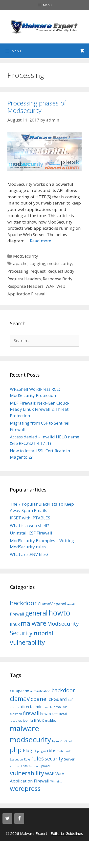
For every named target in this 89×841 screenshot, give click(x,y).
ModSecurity (25, 256)
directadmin (32, 706)
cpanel (60, 604)
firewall (17, 614)
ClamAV (45, 604)
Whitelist (56, 781)
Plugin (29, 750)
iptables (16, 720)
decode (15, 707)
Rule (27, 759)
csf (70, 699)
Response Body (57, 279)
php (16, 749)
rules (37, 758)
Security (21, 633)
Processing (17, 271)
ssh (25, 766)
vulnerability (27, 642)
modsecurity (59, 263)
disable (48, 707)
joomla (28, 720)
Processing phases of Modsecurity (36, 107)
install (63, 714)
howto (59, 613)
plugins (41, 751)
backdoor (23, 603)
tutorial (43, 633)
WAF (49, 286)
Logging (37, 263)
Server (69, 759)
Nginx (55, 741)
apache (20, 263)
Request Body (60, 271)
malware (33, 623)
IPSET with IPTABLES (30, 518)
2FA (12, 691)
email (71, 604)
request (37, 271)
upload (45, 766)
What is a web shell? (29, 525)
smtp (13, 766)
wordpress (25, 788)
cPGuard (58, 699)
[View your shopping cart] (82, 50)
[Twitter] (7, 818)
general (36, 613)
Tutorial (34, 766)
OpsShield (66, 741)
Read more (40, 241)
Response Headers (25, 286)
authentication (40, 691)
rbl (49, 750)
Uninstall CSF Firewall (31, 533)
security (54, 758)
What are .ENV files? (29, 554)
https (55, 714)
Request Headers (24, 279)
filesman (16, 714)
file (65, 707)
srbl (19, 766)
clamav (20, 699)
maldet (50, 720)
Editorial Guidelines (67, 833)
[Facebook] (19, 818)
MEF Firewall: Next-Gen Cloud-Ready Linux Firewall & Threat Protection (39, 409)
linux (15, 624)
